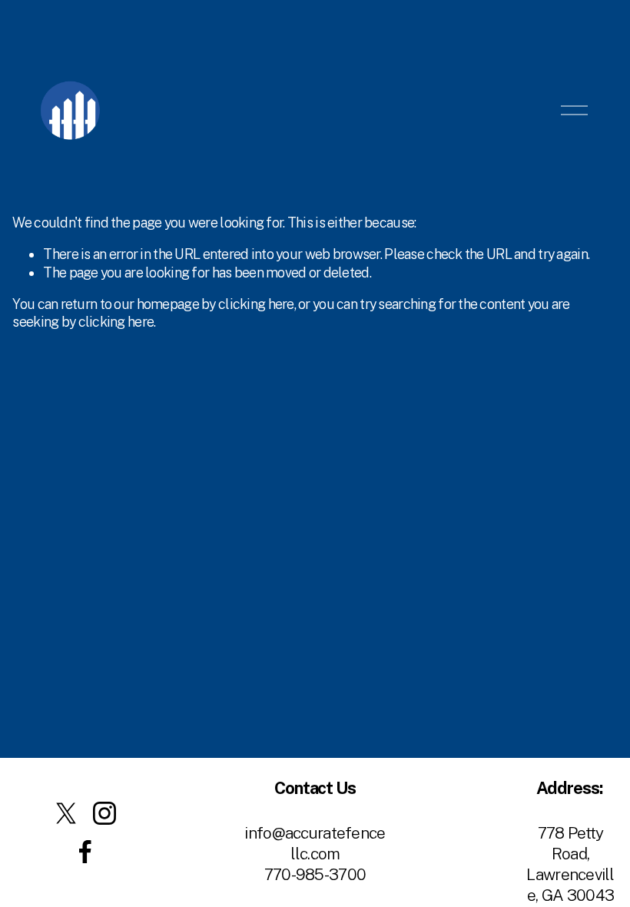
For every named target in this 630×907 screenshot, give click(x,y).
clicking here (256, 304)
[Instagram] (104, 813)
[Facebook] (85, 851)
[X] (66, 813)
